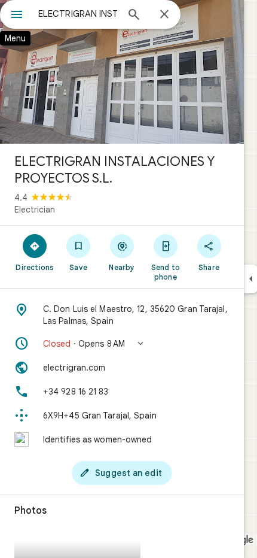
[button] (122, 344)
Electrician (34, 209)
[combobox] (77, 14)
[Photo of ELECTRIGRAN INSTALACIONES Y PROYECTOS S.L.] (122, 72)
